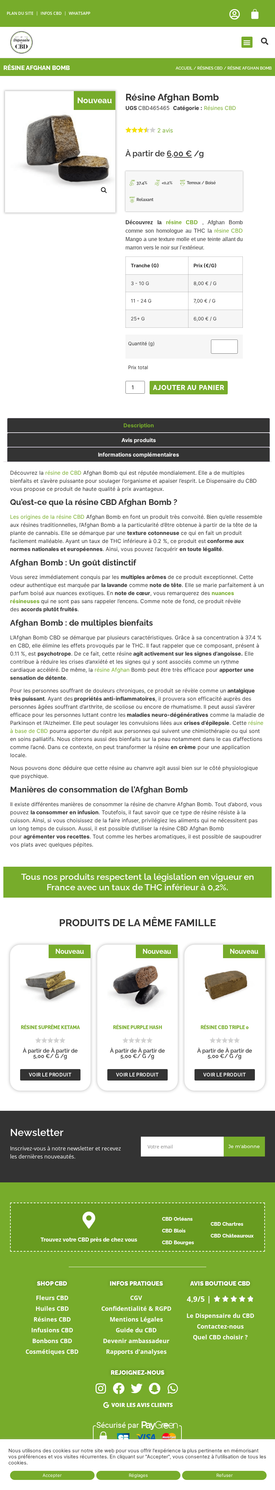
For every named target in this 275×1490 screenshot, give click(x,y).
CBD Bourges (178, 1243)
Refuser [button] (224, 1475)
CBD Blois (173, 1231)
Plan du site (20, 13)
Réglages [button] (138, 1475)
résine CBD (182, 222)
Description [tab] (138, 425)
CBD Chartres (227, 1224)
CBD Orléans (177, 1219)
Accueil (184, 68)
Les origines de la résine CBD (47, 516)
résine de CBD (63, 472)
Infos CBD (51, 13)
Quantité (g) (141, 343)
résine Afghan (112, 669)
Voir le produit (50, 1074)
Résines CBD (210, 68)
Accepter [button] (52, 1475)
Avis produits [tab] (138, 440)
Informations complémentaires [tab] (138, 454)
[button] (247, 42)
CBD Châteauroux (232, 1236)
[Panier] (254, 14)
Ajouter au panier (188, 388)
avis (165, 130)
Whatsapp (79, 13)
